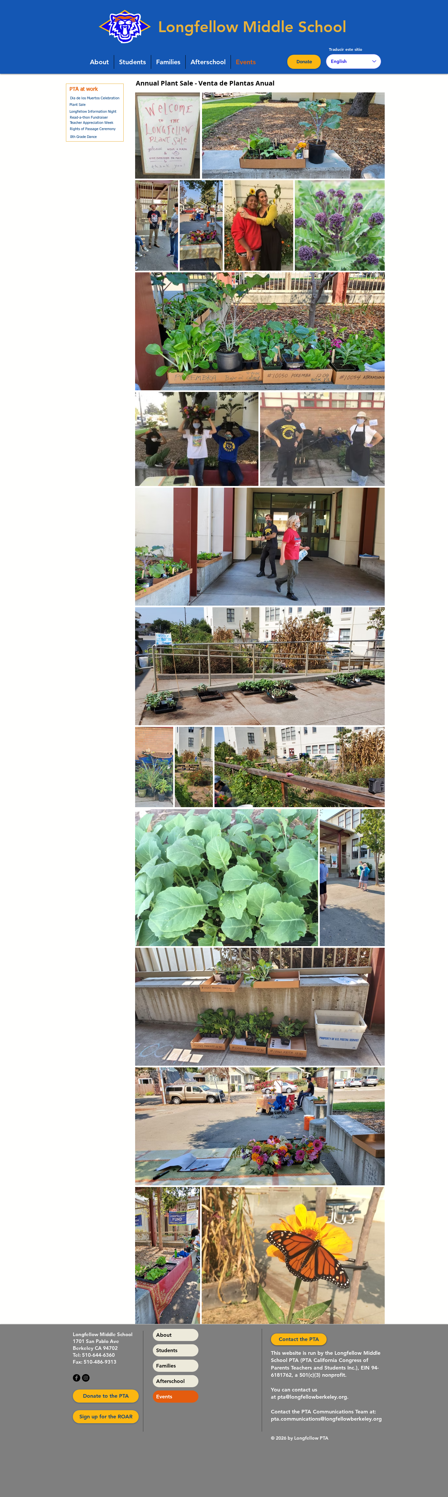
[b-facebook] (76, 1378)
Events (164, 1396)
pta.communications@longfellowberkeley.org (326, 1419)
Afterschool (170, 1381)
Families (166, 1366)
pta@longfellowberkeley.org (312, 1397)
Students (166, 1350)
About (164, 1335)
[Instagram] (86, 1378)
